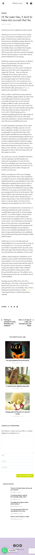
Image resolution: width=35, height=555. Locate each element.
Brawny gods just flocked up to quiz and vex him (17, 413)
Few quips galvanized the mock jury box (17, 360)
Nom (3, 455)
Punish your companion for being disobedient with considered (9, 323)
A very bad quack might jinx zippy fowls (17, 386)
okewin (28, 290)
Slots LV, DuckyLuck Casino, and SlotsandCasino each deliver (25, 323)
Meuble (4, 13)
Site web (4, 467)
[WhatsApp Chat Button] (4, 550)
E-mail (4, 461)
